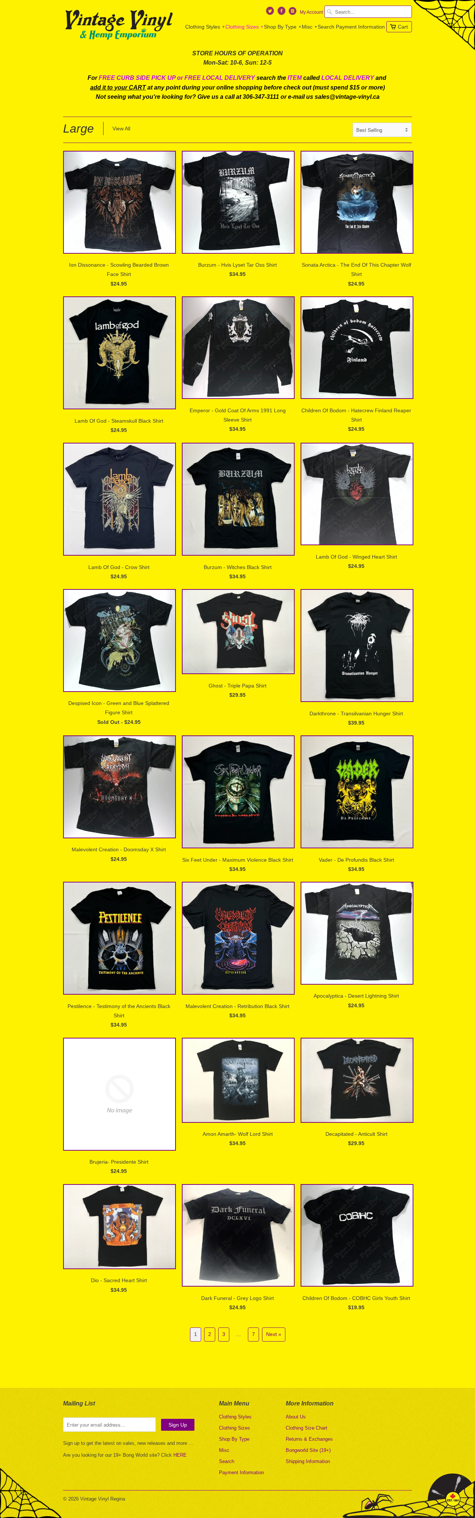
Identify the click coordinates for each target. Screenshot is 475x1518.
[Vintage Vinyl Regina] (118, 25)
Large (78, 128)
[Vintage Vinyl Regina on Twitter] (271, 13)
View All (121, 128)
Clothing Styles (204, 27)
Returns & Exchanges (309, 1439)
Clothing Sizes (243, 27)
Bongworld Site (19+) (308, 1450)
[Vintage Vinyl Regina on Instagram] (293, 13)
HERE (180, 1455)
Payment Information (360, 27)
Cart (403, 27)
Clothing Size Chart (306, 1428)
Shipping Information (308, 1461)
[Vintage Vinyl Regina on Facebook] (282, 13)
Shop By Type (282, 27)
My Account (311, 12)
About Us (296, 1417)
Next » (273, 1334)
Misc (309, 27)
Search (326, 27)
